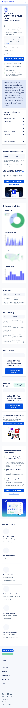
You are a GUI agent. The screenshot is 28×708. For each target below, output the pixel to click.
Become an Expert (8, 654)
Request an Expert (8, 650)
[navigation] (25, 2)
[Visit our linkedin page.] (8, 694)
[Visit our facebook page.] (3, 694)
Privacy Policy (5, 699)
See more (6, 43)
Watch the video (14, 184)
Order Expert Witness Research (14, 59)
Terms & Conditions (7, 704)
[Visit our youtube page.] (11, 694)
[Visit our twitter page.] (5, 694)
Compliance (5, 702)
